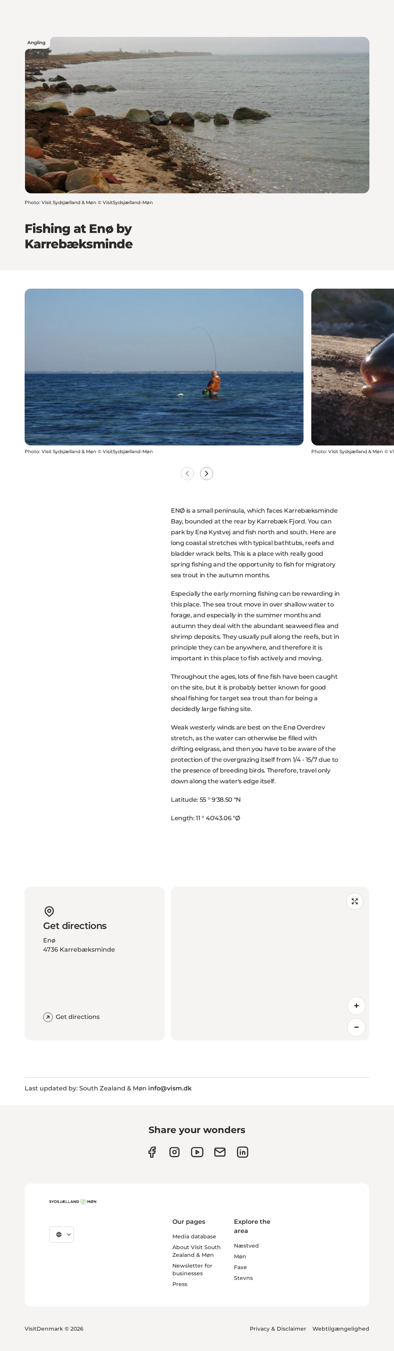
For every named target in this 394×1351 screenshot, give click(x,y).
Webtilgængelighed (340, 1328)
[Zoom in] (356, 1006)
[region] (270, 963)
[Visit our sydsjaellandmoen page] (152, 1152)
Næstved (246, 1245)
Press (179, 1284)
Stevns (243, 1278)
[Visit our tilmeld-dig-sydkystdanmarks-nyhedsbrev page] (220, 1152)
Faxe (240, 1267)
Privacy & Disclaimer (278, 1328)
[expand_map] (354, 901)
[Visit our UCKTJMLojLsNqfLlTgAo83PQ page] (197, 1152)
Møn (240, 1256)
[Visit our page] (174, 1152)
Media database (194, 1236)
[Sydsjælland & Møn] (72, 1201)
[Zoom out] (356, 1027)
